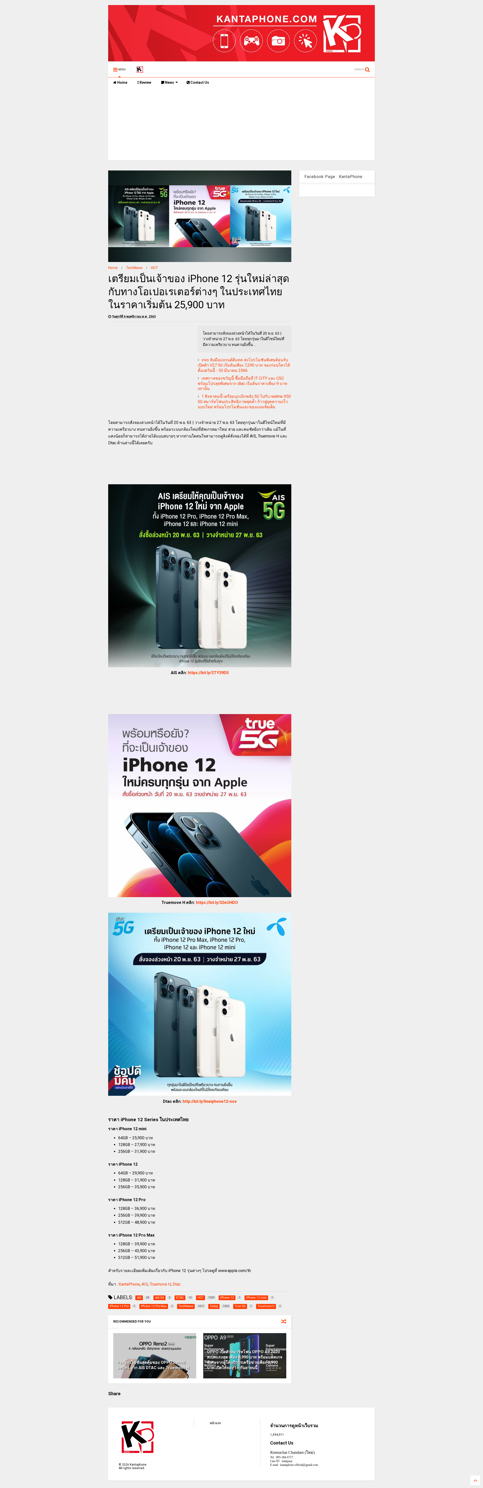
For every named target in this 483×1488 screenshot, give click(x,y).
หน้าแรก (215, 1423)
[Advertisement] (241, 125)
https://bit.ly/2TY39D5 (208, 672)
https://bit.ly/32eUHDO (217, 902)
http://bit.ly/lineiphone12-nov (210, 1101)
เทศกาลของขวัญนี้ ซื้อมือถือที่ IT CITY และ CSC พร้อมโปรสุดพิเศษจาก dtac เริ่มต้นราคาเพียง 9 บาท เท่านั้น (242, 383)
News (169, 82)
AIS (145, 1284)
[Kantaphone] (140, 71)
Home (121, 82)
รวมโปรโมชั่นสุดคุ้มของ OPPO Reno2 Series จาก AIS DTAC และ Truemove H (153, 1365)
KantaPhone (129, 1284)
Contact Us (199, 82)
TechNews (134, 268)
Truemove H (160, 1284)
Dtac (177, 1284)
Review (145, 82)
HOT (154, 268)
